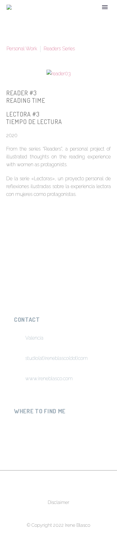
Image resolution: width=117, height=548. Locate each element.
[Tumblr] (47, 252)
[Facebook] (12, 252)
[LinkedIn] (59, 252)
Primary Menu (104, 7)
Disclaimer (58, 502)
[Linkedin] (51, 426)
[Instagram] (17, 426)
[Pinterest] (35, 252)
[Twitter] (23, 252)
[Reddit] (71, 252)
